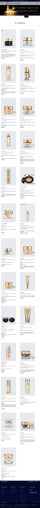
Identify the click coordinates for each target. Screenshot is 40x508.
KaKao (35, 492)
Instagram (33, 492)
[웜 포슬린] (25, 186)
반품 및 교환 (22, 491)
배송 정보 (21, 495)
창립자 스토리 (3, 489)
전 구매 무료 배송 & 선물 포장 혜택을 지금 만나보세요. (20, 0)
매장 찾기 (32, 489)
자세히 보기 (26, 16)
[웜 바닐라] (21, 186)
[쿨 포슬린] (6, 223)
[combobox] (38, 25)
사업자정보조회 (23, 502)
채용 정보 (2, 491)
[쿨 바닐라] (23, 186)
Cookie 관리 (16, 502)
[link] (10, 38)
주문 (21, 493)
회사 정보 (2, 493)
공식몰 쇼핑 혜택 (4, 481)
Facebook (30, 492)
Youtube (32, 492)
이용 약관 (10, 502)
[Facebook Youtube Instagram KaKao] (34, 492)
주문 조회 (21, 489)
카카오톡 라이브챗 (13, 489)
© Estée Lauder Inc (36, 502)
